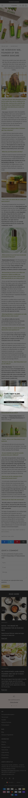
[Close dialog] (27, 387)
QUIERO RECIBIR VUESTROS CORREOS (14, 402)
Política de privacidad (15, 405)
